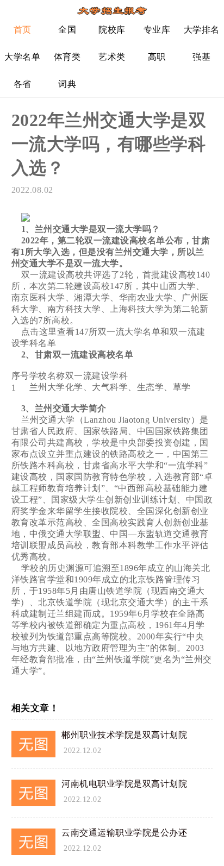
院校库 (112, 29)
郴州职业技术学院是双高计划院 (124, 734)
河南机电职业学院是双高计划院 (124, 783)
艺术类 (112, 56)
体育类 (67, 56)
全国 (67, 29)
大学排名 (202, 29)
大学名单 (22, 56)
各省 (23, 84)
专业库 (157, 29)
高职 (157, 56)
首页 (23, 29)
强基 (201, 56)
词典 (67, 84)
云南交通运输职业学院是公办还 (124, 832)
